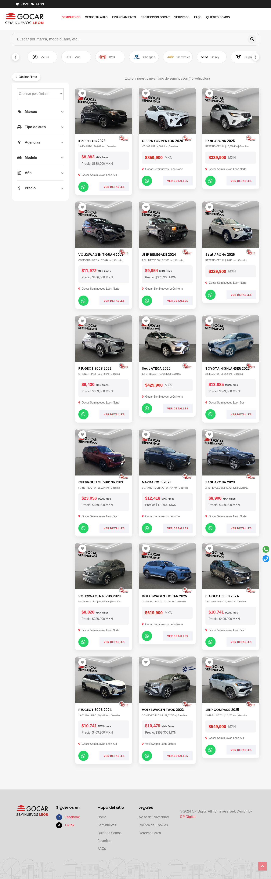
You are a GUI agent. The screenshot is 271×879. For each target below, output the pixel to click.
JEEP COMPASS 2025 (222, 710)
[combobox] (40, 94)
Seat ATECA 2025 (156, 368)
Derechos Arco (150, 833)
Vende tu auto (96, 17)
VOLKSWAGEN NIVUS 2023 (99, 596)
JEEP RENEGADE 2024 (159, 254)
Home (101, 817)
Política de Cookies (153, 825)
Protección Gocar (155, 17)
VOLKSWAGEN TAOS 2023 (163, 710)
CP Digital (187, 816)
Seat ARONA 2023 (220, 482)
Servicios (181, 17)
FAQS (39, 4)
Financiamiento (124, 17)
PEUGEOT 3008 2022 (94, 368)
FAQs (198, 17)
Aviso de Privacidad (154, 817)
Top (262, 866)
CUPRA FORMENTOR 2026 (162, 141)
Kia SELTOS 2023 (91, 141)
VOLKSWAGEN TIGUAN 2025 (164, 596)
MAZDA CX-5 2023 (156, 482)
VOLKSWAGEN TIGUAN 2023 (100, 254)
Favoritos (104, 841)
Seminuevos (71, 17)
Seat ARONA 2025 (220, 141)
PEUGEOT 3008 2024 (222, 596)
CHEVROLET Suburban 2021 (100, 482)
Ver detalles (114, 187)
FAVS (24, 4)
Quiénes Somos (218, 17)
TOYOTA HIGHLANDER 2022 (227, 368)
